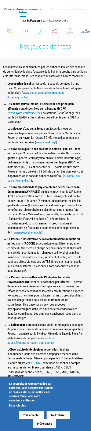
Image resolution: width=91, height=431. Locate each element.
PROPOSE (35, 363)
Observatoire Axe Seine (68, 9)
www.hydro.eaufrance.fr (23, 113)
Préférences (44, 423)
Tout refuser (58, 415)
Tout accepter (31, 415)
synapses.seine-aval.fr (27, 232)
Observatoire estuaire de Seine (22, 10)
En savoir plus (17, 405)
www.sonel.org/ (46, 142)
